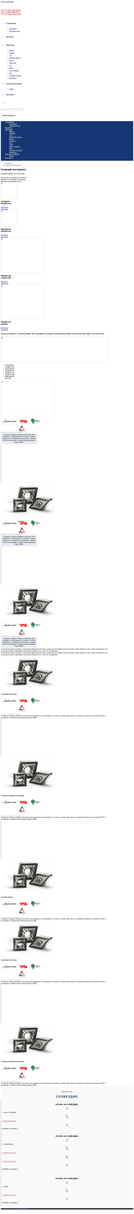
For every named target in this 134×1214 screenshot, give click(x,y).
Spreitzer (12, 141)
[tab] (59, 366)
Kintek (11, 139)
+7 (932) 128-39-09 (13, 14)
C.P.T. (11, 135)
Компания (13, 124)
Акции (11, 156)
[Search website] (6, 103)
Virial (11, 145)
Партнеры (8, 130)
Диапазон (13, 152)
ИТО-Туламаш (14, 147)
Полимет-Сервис (15, 150)
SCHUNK (12, 133)
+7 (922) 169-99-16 (12, 12)
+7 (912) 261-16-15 (9, 1161)
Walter (11, 131)
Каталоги (8, 128)
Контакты (8, 158)
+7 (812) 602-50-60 (12, 10)
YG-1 (11, 143)
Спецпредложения (12, 154)
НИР (10, 148)
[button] (4, 207)
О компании (9, 122)
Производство (14, 126)
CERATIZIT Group (15, 137)
